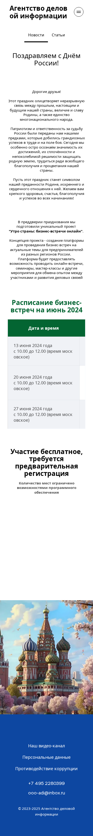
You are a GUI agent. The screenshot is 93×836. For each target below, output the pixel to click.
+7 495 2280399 (46, 784)
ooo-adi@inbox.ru (46, 793)
